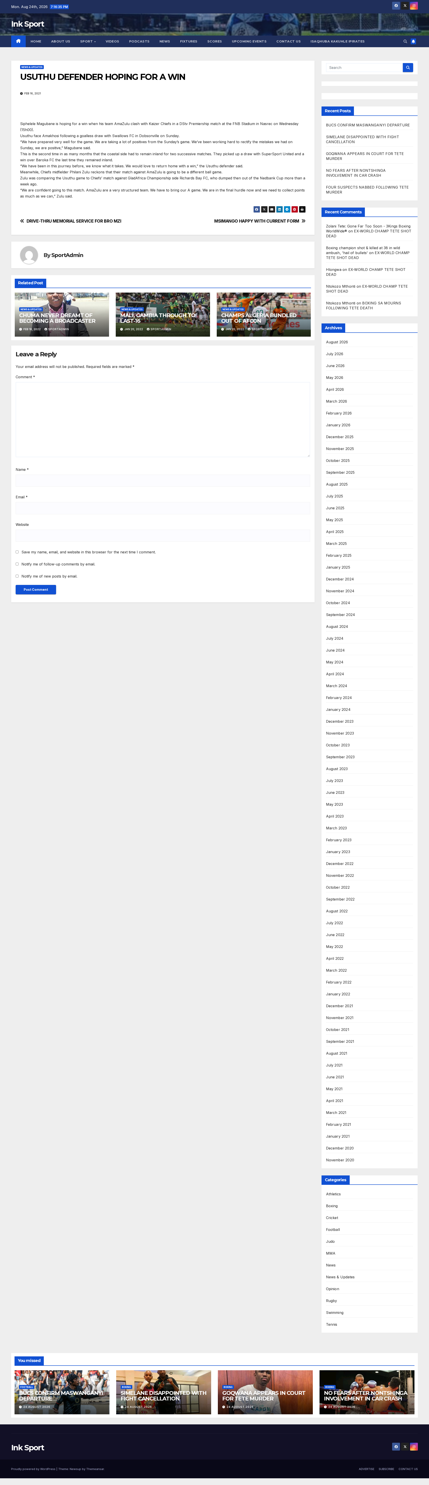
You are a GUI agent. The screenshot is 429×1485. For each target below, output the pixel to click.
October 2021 (337, 1029)
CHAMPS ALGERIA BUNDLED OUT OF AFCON (259, 318)
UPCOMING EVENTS (249, 41)
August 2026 (337, 342)
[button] (405, 41)
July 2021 (334, 1065)
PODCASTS (139, 41)
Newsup (75, 1469)
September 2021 (340, 1041)
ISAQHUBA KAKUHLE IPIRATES (338, 41)
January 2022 (338, 994)
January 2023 (338, 852)
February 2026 (339, 413)
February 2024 (339, 697)
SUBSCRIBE (386, 1469)
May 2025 (334, 520)
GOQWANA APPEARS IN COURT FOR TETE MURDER (263, 1396)
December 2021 (339, 1006)
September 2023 (340, 757)
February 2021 (338, 1124)
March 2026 (336, 401)
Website (22, 524)
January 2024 (338, 709)
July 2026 (334, 354)
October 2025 (338, 460)
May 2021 (334, 1089)
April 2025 (335, 531)
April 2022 (335, 958)
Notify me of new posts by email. (49, 576)
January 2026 (338, 425)
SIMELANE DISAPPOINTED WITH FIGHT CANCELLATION (163, 1396)
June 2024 (335, 650)
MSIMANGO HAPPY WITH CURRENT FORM (256, 221)
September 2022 (340, 899)
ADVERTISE (366, 1469)
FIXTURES (189, 41)
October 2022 (338, 887)
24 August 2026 (36, 1407)
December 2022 (340, 863)
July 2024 (335, 638)
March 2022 (336, 970)
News (331, 1265)
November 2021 (340, 1017)
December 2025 (340, 437)
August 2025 (337, 484)
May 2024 (335, 662)
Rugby (331, 1300)
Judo (330, 1241)
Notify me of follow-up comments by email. (58, 564)
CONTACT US (288, 41)
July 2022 (334, 923)
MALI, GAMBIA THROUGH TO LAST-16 (157, 318)
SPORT (87, 41)
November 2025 (340, 448)
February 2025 (339, 555)
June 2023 (335, 792)
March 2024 (336, 686)
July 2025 (334, 496)
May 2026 (334, 377)
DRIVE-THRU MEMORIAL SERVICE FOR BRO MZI (74, 221)
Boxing (332, 1206)
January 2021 (338, 1136)
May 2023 (334, 804)
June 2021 (335, 1077)
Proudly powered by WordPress (33, 1469)
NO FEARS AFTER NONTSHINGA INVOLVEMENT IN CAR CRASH (365, 1396)
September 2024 (340, 614)
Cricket (332, 1217)
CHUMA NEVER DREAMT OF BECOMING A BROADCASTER (57, 318)
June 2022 (335, 935)
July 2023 (334, 780)
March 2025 (336, 543)
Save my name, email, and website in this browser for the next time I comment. (88, 552)
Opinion (332, 1289)
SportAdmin (67, 255)
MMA (331, 1253)
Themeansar (95, 1469)
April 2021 (334, 1100)
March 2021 (336, 1112)
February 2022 (339, 982)
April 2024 (335, 674)
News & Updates (31, 67)
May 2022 (334, 946)
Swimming (335, 1312)
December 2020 (340, 1148)
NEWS (165, 41)
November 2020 (340, 1160)
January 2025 (338, 567)
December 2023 (340, 721)
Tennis (331, 1324)
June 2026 (335, 365)
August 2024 (337, 626)
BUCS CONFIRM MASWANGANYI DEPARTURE (368, 125)
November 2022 (340, 875)
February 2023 (339, 840)
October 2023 (338, 745)
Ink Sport (27, 24)
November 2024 (340, 591)
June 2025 (335, 508)
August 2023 (337, 769)
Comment (25, 377)
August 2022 (337, 911)
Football (333, 1229)
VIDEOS (112, 41)
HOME (36, 41)
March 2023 (336, 828)
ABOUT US (60, 41)
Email (22, 497)
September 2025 (340, 472)
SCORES (214, 41)
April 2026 (335, 389)
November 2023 (340, 733)
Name (22, 469)
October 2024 (338, 603)
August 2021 (336, 1053)
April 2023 (335, 816)
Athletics (333, 1194)
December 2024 (340, 579)
